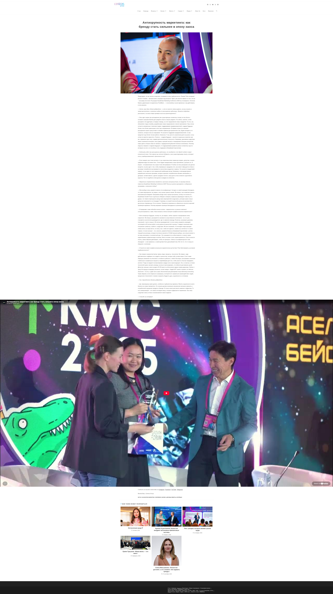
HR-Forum (184, 590)
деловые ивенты (171, 497)
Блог (198, 591)
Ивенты (170, 590)
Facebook (168, 489)
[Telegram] (218, 4)
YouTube (173, 489)
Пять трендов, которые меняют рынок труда (197, 529)
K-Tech (190, 590)
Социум (201, 590)
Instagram (161, 489)
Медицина (180, 589)
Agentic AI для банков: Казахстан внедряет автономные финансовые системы (166, 530)
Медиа (169, 592)
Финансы (179, 588)
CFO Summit (178, 590)
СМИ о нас (187, 591)
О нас (169, 588)
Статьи (173, 591)
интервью (179, 497)
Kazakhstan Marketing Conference (151, 497)
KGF (173, 590)
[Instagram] (210, 4)
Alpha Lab (186, 589)
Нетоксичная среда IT (135, 528)
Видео (177, 591)
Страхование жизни (205, 588)
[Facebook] (207, 4)
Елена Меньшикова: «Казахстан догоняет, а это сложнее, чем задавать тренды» (166, 569)
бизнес (164, 497)
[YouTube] (212, 4)
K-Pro (211, 590)
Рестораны (174, 589)
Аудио (181, 591)
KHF (197, 590)
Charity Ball (206, 590)
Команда (174, 588)
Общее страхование (194, 588)
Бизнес (169, 589)
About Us (193, 591)
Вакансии (202, 591)
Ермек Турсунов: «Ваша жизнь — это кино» (135, 552)
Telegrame (180, 489)
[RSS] (215, 4)
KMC (194, 590)
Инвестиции (185, 588)
